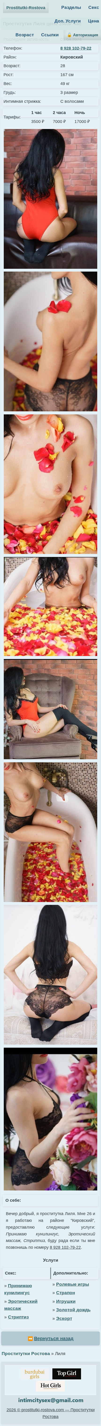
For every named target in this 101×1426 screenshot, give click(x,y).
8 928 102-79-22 (75, 48)
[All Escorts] (50, 1386)
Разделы (71, 7)
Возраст (25, 34)
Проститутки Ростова (26, 1353)
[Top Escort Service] (34, 1373)
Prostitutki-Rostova (25, 7)
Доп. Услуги (67, 20)
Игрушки (66, 1301)
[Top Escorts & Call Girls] (66, 1373)
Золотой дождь (73, 1309)
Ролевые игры (72, 1284)
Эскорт (64, 1318)
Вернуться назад (54, 1338)
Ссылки (50, 34)
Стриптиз (18, 1317)
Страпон (65, 1292)
